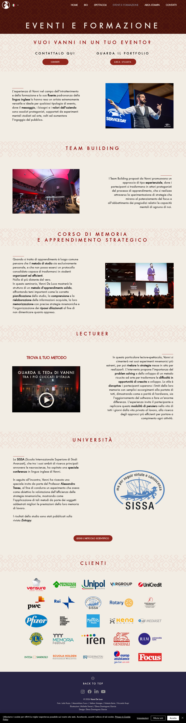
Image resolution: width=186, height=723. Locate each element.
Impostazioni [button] (143, 718)
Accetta (173, 718)
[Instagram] (82, 691)
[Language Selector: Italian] (15, 5)
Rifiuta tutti (158, 718)
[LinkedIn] (96, 691)
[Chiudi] (182, 718)
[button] (100, 5)
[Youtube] (103, 691)
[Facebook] (89, 691)
